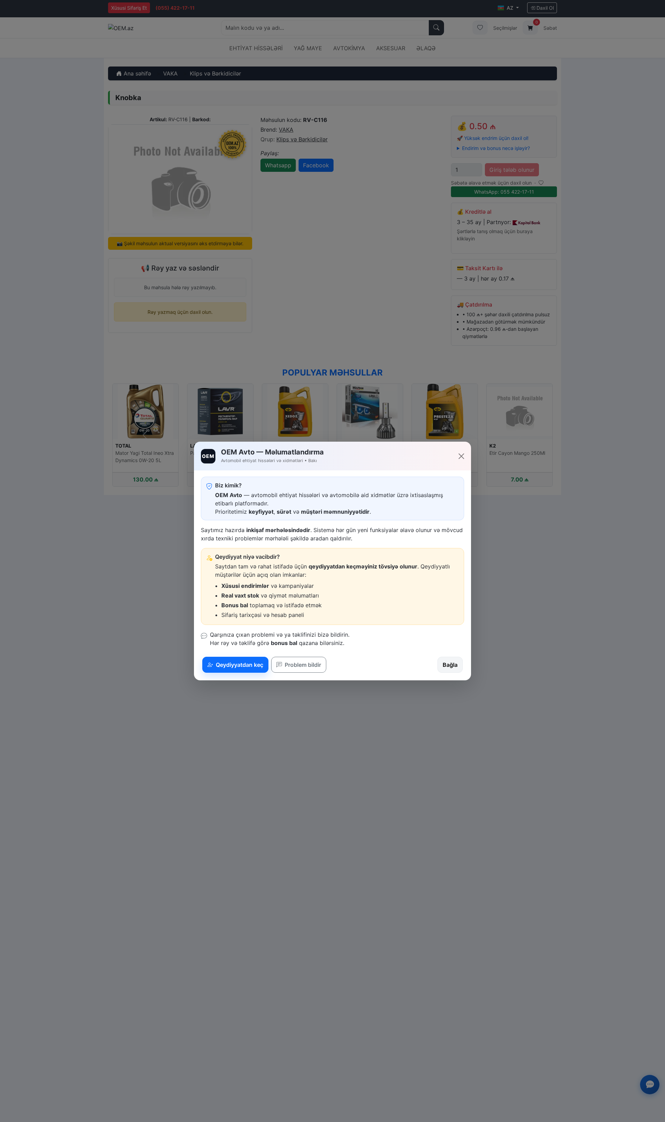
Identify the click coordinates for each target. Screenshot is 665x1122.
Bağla (450, 664)
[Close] (461, 456)
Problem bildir (302, 664)
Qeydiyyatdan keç (238, 664)
